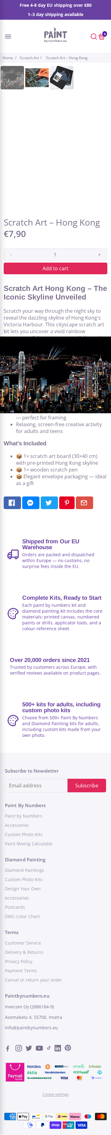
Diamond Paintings (24, 870)
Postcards (15, 907)
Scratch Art (29, 57)
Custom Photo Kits (24, 834)
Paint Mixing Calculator (29, 844)
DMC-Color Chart (22, 916)
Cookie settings (56, 1094)
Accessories (17, 825)
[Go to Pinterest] (68, 1049)
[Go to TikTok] (49, 1049)
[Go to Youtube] (39, 1049)
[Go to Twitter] (29, 1049)
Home (8, 57)
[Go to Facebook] (9, 1049)
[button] (13, 36)
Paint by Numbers (23, 816)
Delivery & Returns (24, 952)
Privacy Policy (18, 961)
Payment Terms (21, 971)
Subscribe (86, 785)
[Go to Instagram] (19, 1049)
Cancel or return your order (33, 980)
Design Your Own (23, 889)
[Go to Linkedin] (58, 1049)
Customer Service (23, 943)
